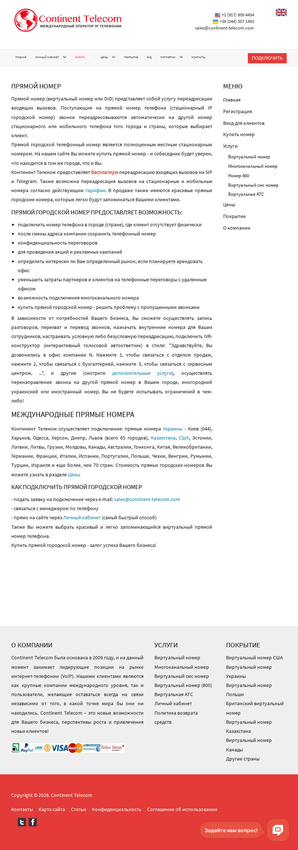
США (184, 437)
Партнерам (168, 57)
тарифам (95, 190)
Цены (104, 57)
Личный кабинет (47, 57)
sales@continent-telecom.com (224, 28)
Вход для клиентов (244, 123)
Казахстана (163, 437)
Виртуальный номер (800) (183, 685)
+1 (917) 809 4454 (238, 15)
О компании (236, 228)
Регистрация (237, 111)
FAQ (149, 57)
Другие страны (242, 758)
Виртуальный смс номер (253, 185)
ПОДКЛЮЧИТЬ (267, 58)
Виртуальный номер (249, 157)
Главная (21, 57)
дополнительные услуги (142, 373)
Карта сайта (52, 809)
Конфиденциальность (116, 809)
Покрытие (131, 57)
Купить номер (239, 134)
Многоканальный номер (252, 166)
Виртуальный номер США (254, 657)
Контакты (198, 57)
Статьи (78, 809)
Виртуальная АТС (246, 194)
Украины (172, 428)
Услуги (80, 57)
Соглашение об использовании (182, 809)
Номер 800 (238, 175)
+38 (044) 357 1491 (237, 21)
